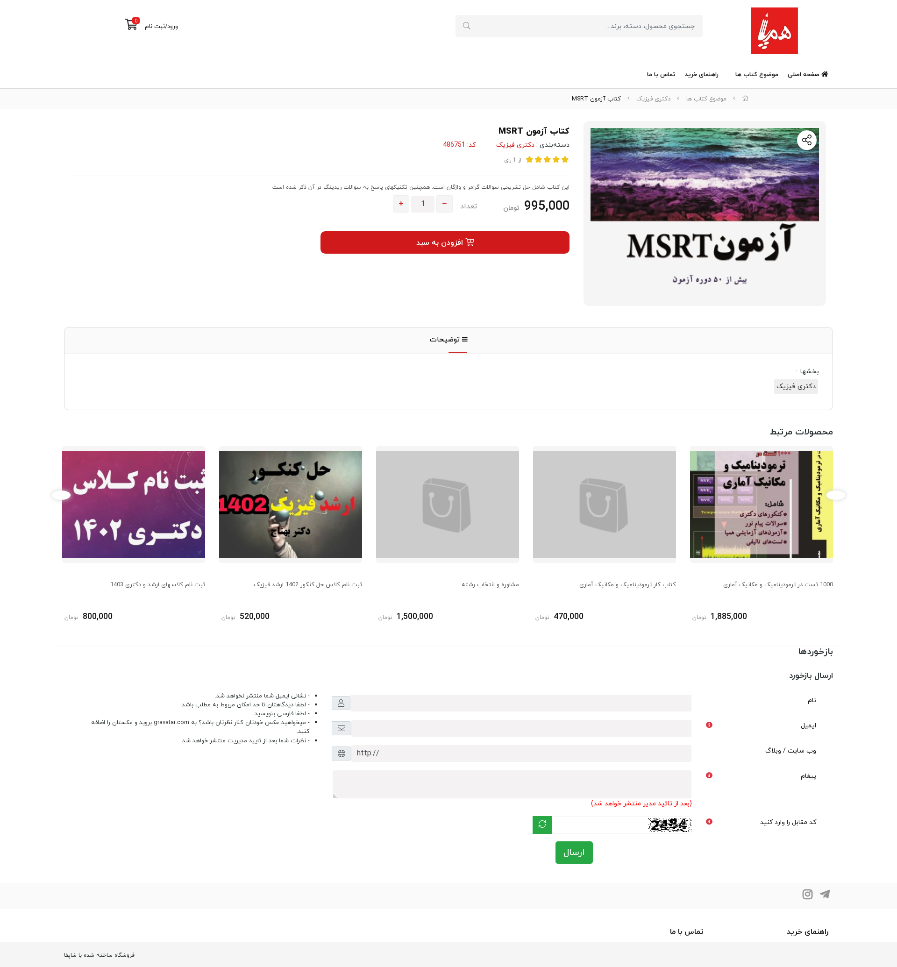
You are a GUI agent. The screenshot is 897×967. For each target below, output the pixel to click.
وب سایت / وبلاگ (790, 751)
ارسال (574, 852)
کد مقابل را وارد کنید (788, 822)
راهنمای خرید (702, 75)
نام (812, 700)
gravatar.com (171, 722)
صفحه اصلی (804, 75)
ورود (172, 26)
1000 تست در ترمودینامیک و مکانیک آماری (778, 585)
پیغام (808, 776)
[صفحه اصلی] (745, 99)
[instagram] (807, 895)
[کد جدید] (542, 825)
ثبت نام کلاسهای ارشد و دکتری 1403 (157, 585)
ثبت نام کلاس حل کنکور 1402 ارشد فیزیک (308, 585)
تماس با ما (661, 75)
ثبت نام (155, 26)
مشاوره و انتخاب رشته (490, 585)
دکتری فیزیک (653, 99)
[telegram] (825, 895)
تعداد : (466, 206)
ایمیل (808, 725)
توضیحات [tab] (446, 340)
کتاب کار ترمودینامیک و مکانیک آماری (627, 585)
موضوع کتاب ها (756, 75)
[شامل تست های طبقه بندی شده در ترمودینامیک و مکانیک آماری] (761, 504)
